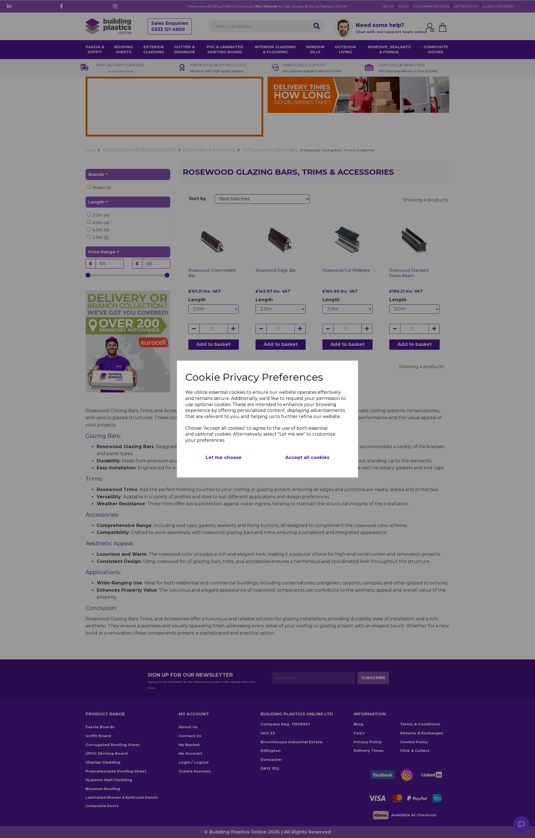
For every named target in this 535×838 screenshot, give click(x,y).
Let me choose (224, 457)
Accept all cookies (307, 457)
